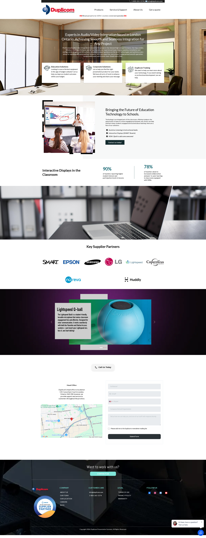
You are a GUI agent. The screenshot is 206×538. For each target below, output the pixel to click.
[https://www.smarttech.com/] (51, 262)
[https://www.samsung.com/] (92, 262)
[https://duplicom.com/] (58, 9)
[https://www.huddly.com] (133, 280)
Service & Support (118, 9)
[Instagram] (155, 493)
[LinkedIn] (160, 493)
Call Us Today (103, 367)
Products (98, 9)
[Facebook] (149, 493)
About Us (138, 9)
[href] (71, 421)
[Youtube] (166, 493)
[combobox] (110, 401)
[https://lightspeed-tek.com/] (134, 262)
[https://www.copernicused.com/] (155, 262)
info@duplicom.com (155, 1)
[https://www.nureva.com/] (73, 279)
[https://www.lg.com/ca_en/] (113, 262)
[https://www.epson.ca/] (71, 262)
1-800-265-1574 (138, 1)
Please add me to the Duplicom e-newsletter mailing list (129, 428)
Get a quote (154, 9)
